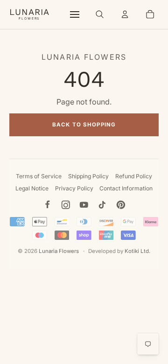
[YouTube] (84, 205)
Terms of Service (39, 176)
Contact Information (126, 188)
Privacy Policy (74, 188)
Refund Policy (133, 176)
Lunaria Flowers (59, 251)
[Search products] (100, 14)
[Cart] (150, 14)
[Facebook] (47, 205)
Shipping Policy (88, 176)
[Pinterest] (121, 205)
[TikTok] (102, 205)
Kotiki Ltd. (137, 251)
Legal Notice (32, 188)
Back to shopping (84, 124)
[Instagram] (66, 205)
